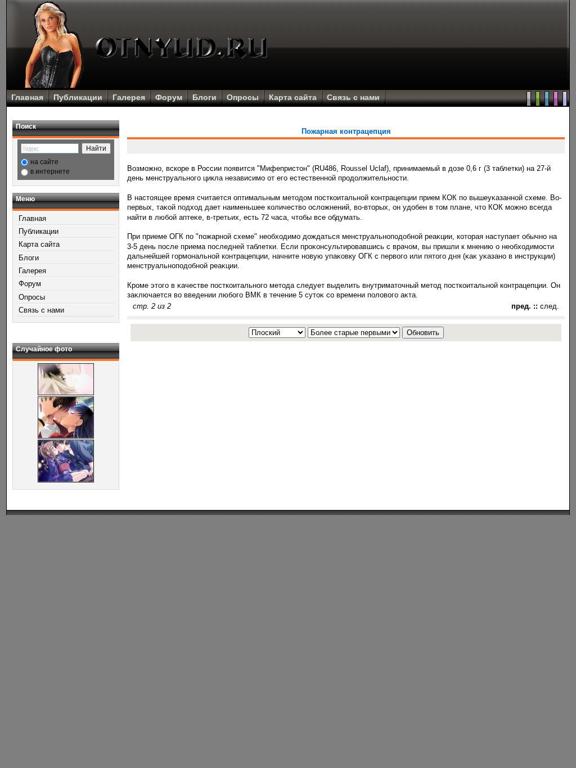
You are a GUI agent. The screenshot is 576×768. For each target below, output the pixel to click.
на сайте (44, 162)
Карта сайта (293, 97)
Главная (27, 97)
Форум (168, 97)
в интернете (50, 171)
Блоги (204, 97)
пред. (521, 306)
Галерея (128, 97)
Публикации (77, 97)
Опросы (243, 97)
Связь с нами (353, 97)
